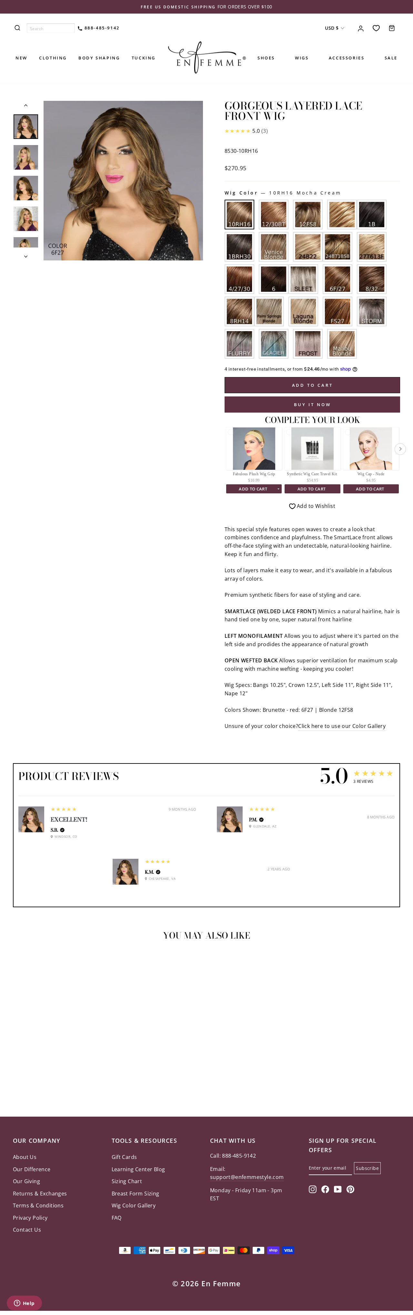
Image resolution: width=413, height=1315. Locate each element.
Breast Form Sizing (135, 1193)
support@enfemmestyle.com (247, 1177)
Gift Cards (124, 1157)
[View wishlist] (376, 28)
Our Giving (26, 1181)
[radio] (239, 214)
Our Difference (32, 1169)
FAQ (117, 1217)
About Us (24, 1157)
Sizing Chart (127, 1181)
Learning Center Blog (138, 1169)
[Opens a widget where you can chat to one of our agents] (24, 1304)
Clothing (53, 58)
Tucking (144, 58)
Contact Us (27, 1229)
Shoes (266, 58)
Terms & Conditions (38, 1205)
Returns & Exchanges (40, 1193)
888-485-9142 (101, 28)
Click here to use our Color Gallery (342, 726)
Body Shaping (99, 58)
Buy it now (312, 404)
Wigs (301, 58)
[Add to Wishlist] (20, 964)
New (21, 58)
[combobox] (51, 28)
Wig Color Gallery (134, 1205)
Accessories (347, 58)
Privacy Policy (30, 1217)
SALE (391, 58)
